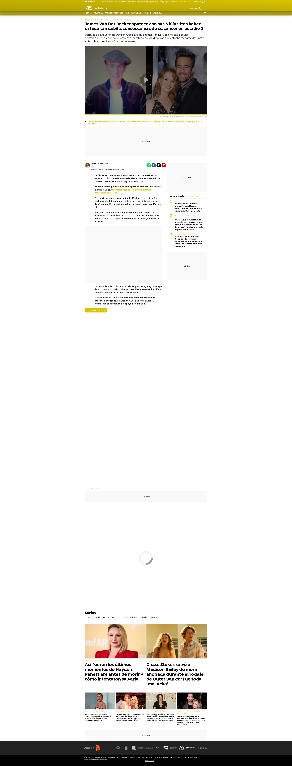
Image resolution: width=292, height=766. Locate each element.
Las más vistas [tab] (178, 196)
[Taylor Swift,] (131, 701)
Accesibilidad (149, 761)
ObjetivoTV (89, 488)
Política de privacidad (161, 757)
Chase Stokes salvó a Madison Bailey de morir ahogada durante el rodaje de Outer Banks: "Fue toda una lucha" (174, 674)
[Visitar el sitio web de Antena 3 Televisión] (118, 748)
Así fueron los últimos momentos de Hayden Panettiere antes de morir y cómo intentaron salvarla (188, 207)
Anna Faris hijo (132, 2)
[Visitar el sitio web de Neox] (133, 748)
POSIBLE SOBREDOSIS (182, 201)
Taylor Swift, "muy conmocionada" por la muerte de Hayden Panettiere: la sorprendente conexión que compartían (130, 717)
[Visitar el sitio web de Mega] (149, 748)
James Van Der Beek (96, 310)
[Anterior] (99, 2)
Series (89, 13)
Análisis (147, 13)
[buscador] (205, 9)
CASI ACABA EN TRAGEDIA (157, 661)
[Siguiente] (206, 2)
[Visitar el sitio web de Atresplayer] (192, 748)
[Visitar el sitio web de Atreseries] (157, 748)
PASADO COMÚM (123, 712)
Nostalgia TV (136, 13)
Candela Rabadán (99, 164)
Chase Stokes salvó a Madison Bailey (190, 2)
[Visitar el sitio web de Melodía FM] (181, 748)
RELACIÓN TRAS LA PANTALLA (186, 234)
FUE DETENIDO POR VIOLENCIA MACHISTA (190, 713)
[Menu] (205, 13)
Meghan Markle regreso (146, 2)
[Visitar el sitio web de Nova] (141, 748)
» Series (96, 488)
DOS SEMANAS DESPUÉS (156, 712)
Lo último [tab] (193, 196)
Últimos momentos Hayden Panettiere (113, 2)
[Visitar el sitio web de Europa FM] (173, 748)
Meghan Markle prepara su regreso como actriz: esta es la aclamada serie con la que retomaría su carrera (98, 717)
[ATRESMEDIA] (92, 748)
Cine (127, 13)
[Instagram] (92, 166)
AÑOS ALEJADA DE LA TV (95, 712)
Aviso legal (149, 757)
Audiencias (157, 13)
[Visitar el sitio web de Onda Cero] (165, 748)
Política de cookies (175, 757)
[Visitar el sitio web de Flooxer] (203, 748)
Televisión (98, 13)
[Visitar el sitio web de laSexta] (126, 748)
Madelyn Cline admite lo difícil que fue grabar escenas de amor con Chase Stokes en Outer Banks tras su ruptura (189, 241)
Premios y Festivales (114, 13)
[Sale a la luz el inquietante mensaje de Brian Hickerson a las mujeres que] (192, 701)
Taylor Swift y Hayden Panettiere (166, 2)
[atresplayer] (194, 9)
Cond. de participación (191, 757)
